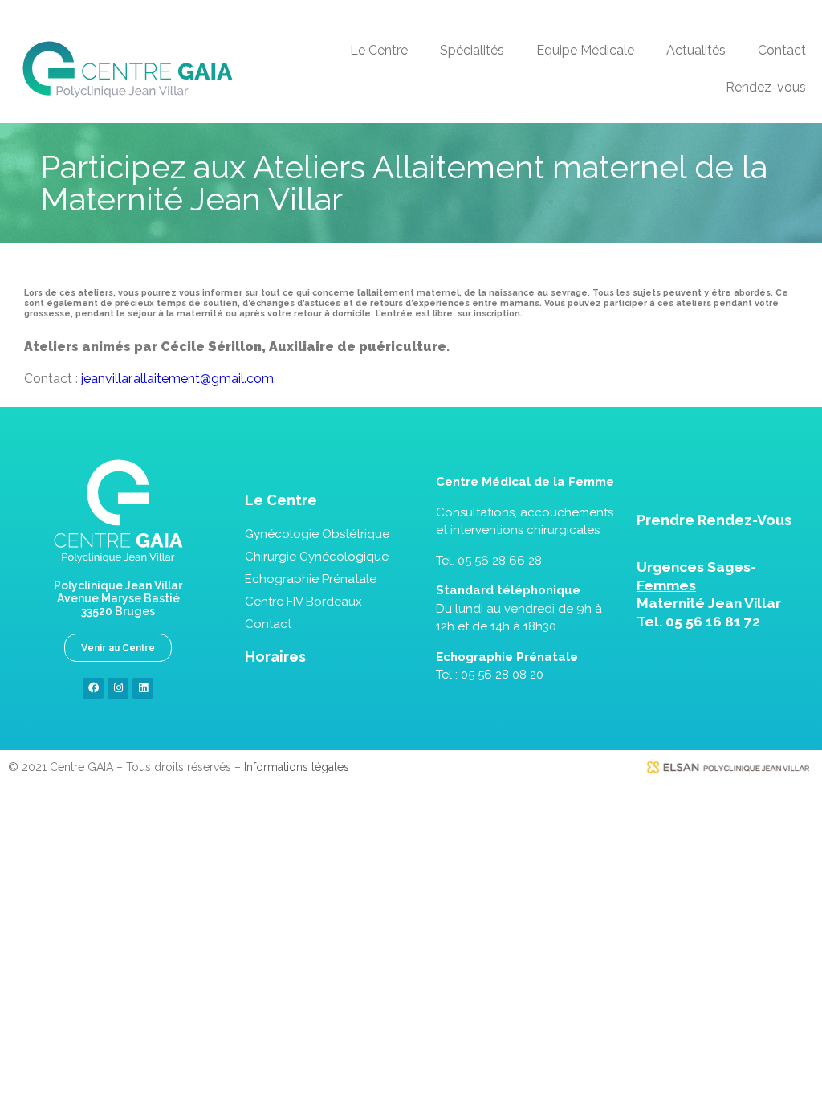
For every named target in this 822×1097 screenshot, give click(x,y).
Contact (782, 50)
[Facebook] (93, 688)
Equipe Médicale (585, 50)
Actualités (696, 50)
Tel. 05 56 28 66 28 (489, 560)
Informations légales (296, 767)
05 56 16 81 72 (712, 622)
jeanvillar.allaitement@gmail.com (177, 378)
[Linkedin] (142, 688)
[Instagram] (118, 688)
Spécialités (472, 50)
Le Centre (379, 50)
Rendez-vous (766, 87)
